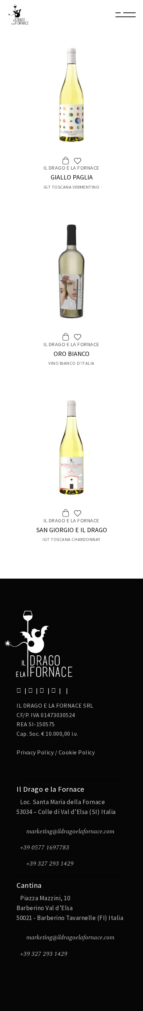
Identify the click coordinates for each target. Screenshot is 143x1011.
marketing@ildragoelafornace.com (70, 831)
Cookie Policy (77, 752)
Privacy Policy (35, 752)
